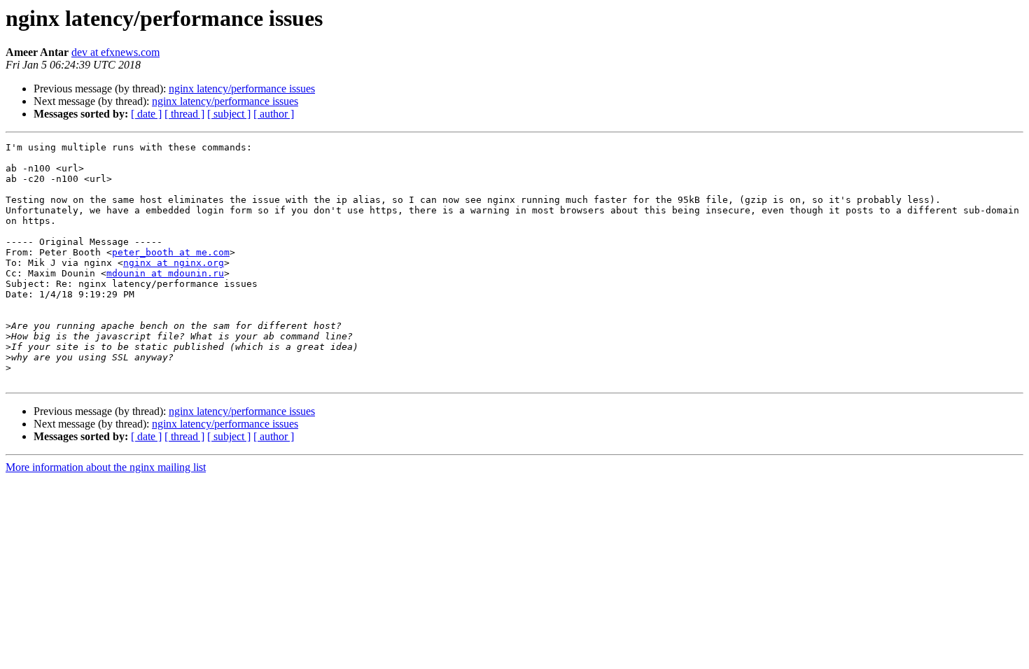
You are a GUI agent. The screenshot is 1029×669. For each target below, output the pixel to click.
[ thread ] (184, 114)
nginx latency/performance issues (242, 88)
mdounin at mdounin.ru (165, 273)
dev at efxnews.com (115, 52)
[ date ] (146, 114)
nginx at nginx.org (173, 263)
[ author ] (273, 114)
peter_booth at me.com (171, 252)
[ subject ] (229, 114)
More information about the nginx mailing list (106, 467)
